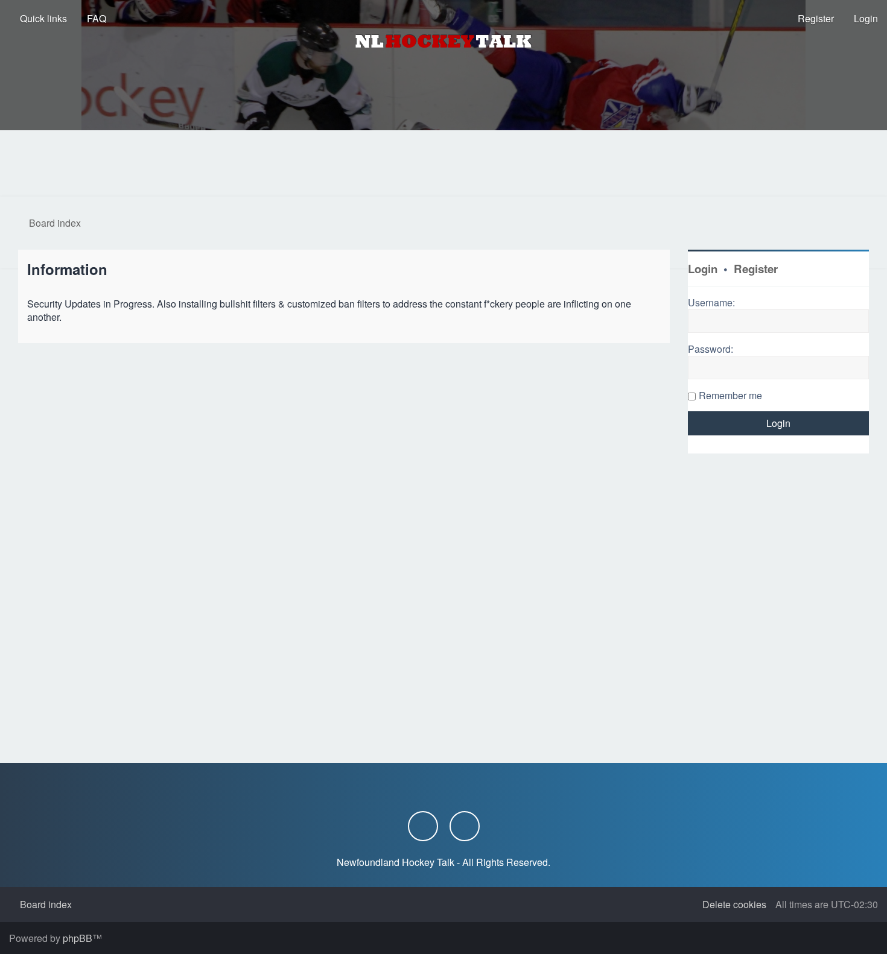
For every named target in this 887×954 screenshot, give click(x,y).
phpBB (77, 938)
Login (702, 269)
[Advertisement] (443, 163)
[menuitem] (91, 18)
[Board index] (443, 41)
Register (756, 269)
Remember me (730, 395)
